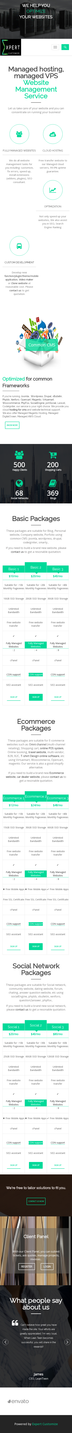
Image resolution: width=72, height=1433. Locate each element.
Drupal (47, 396)
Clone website (19, 283)
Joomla (25, 396)
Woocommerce (11, 403)
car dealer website (28, 777)
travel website (37, 752)
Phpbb (6, 399)
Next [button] (66, 1340)
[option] (32, 1401)
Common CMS (41, 345)
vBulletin (57, 396)
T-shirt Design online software (40, 756)
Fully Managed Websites (14, 645)
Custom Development (19, 262)
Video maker (26, 279)
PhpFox (25, 403)
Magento (36, 399)
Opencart (26, 399)
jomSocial (51, 403)
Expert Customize (45, 1424)
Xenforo (15, 399)
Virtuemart (48, 399)
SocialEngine (37, 403)
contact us (15, 290)
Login (47, 1266)
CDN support (14, 674)
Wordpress (37, 396)
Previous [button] (4, 1340)
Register (26, 1266)
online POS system (51, 748)
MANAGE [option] (36, 11)
